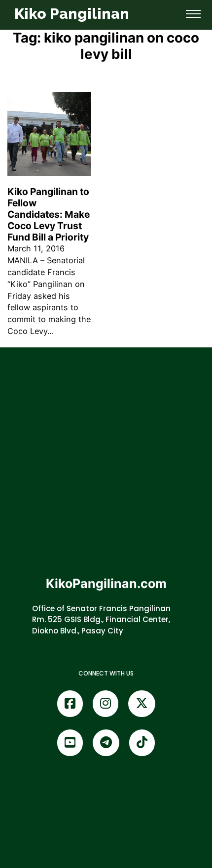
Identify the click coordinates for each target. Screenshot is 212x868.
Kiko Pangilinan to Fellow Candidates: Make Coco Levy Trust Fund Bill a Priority (48, 214)
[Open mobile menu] (193, 14)
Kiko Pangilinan (71, 13)
